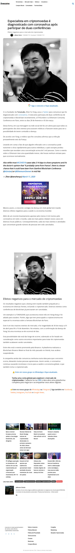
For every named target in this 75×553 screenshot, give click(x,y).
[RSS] (11, 534)
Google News (39, 392)
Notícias (59, 481)
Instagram (20, 392)
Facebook (68, 389)
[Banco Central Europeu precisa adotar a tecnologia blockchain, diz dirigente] (12, 426)
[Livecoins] (5, 3)
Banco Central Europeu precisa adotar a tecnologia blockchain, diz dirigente (12, 436)
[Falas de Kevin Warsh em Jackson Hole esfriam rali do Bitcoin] (40, 426)
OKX (39, 380)
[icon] (73, 4)
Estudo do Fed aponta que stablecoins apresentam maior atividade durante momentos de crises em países (26, 468)
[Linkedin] (16, 494)
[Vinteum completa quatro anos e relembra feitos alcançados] (54, 426)
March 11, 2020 (28, 176)
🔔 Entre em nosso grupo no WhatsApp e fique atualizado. (35, 372)
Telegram (46, 389)
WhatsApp (36, 389)
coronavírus (22, 115)
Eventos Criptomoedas (43, 481)
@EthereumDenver (23, 171)
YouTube (28, 392)
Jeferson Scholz (18, 35)
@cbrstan (8, 171)
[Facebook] (6, 534)
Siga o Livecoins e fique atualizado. (44, 106)
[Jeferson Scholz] (12, 35)
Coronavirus (19, 481)
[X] (14, 534)
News (53, 481)
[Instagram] (9, 534)
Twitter (45, 112)
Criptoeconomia (30, 481)
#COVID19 (21, 162)
